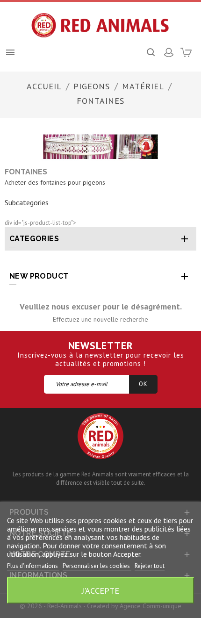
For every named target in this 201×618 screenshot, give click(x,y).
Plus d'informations (33, 566)
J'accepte (100, 590)
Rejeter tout (150, 566)
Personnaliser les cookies (97, 566)
